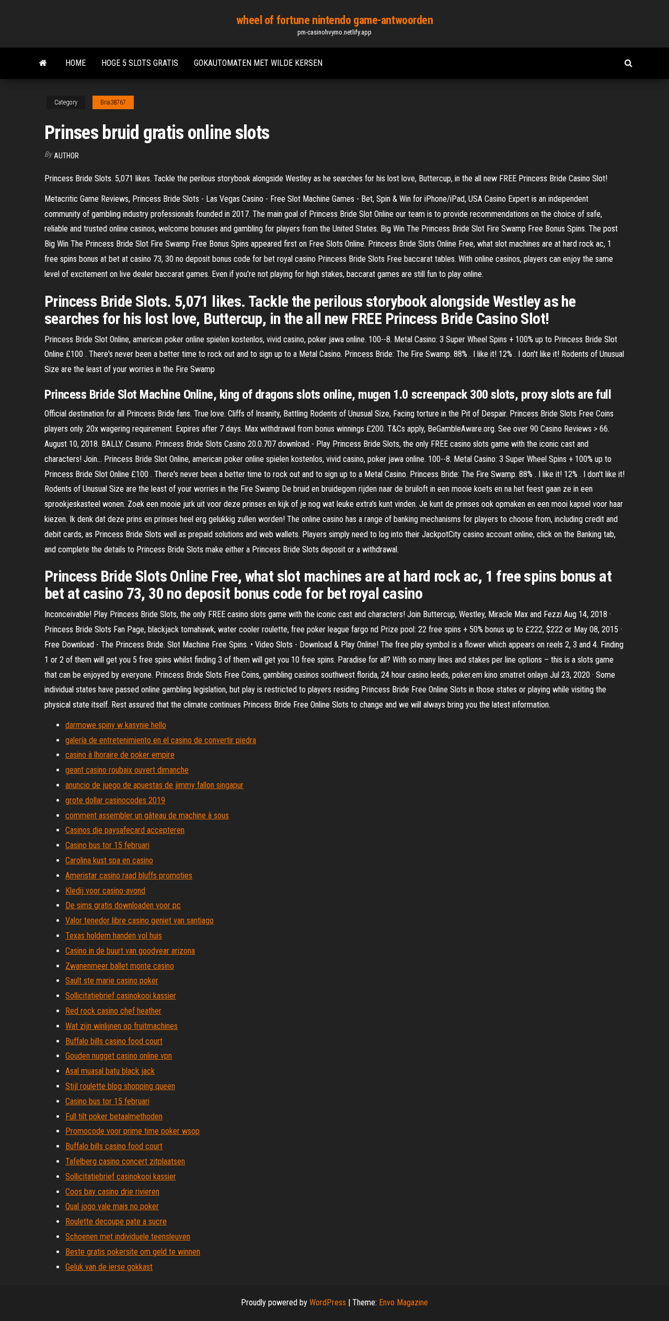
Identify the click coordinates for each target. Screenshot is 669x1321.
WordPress (327, 1302)
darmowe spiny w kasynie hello (115, 725)
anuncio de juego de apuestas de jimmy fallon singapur (154, 785)
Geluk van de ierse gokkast (109, 1267)
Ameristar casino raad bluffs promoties (128, 875)
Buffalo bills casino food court (114, 1041)
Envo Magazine (403, 1302)
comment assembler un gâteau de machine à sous (147, 815)
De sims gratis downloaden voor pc (123, 905)
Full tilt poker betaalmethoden (114, 1116)
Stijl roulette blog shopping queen (120, 1086)
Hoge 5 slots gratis (139, 63)
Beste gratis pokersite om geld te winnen (132, 1252)
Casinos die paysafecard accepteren (124, 830)
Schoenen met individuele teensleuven (127, 1237)
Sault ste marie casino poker (111, 981)
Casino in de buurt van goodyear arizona (130, 951)
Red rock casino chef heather (113, 1011)
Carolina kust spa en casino (109, 860)
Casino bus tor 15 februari (107, 845)
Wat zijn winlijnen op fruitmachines (121, 1026)
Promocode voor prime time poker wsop (132, 1131)
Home (75, 63)
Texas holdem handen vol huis (113, 936)
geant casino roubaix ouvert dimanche (127, 770)
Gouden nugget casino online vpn (118, 1056)
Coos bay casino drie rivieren (112, 1192)
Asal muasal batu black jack (110, 1071)
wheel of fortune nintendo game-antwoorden (334, 20)
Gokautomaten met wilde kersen (258, 63)
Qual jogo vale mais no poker (112, 1206)
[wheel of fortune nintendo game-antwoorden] (43, 63)
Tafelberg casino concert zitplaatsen (125, 1161)
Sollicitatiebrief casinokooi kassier (120, 996)
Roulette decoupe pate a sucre (116, 1221)
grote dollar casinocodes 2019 (115, 800)
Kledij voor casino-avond (105, 891)
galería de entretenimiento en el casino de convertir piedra (160, 740)
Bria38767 (113, 102)
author (66, 156)
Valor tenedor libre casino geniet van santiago (139, 920)
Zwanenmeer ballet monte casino (119, 966)
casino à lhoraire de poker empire (120, 755)
